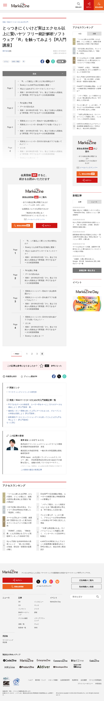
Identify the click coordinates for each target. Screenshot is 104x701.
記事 (79, 202)
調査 (35, 612)
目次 (34, 73)
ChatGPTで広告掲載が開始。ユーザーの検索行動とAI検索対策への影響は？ (53, 496)
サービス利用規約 (95, 680)
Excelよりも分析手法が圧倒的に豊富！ (35, 85)
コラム (6, 61)
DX (19, 601)
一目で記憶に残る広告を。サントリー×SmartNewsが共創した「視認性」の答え (19, 510)
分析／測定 (16, 61)
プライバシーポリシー (85, 683)
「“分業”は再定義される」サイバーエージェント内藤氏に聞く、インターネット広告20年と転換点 (53, 532)
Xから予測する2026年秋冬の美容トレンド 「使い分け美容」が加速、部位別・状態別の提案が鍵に (19, 545)
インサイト (22, 609)
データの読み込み (27, 106)
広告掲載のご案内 (86, 580)
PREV (17, 354)
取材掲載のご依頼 (86, 586)
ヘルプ (30, 680)
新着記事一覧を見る (87, 270)
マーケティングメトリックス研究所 (22, 392)
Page (10, 88)
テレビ (36, 624)
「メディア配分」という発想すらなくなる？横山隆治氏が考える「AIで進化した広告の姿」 (52, 507)
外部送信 (98, 683)
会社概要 (84, 680)
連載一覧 (21, 624)
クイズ (36, 609)
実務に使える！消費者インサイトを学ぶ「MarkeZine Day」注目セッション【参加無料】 (86, 212)
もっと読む (10, 422)
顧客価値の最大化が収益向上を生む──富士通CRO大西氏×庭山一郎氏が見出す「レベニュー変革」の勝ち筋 (87, 236)
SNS (35, 627)
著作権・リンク (40, 680)
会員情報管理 (65, 680)
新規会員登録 (23, 225)
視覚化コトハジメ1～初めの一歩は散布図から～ (39, 120)
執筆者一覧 (22, 627)
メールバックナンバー (36, 219)
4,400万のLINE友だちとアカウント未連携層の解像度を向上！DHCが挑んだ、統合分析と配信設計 (53, 545)
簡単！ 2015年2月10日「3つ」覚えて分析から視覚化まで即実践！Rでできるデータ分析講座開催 (41, 93)
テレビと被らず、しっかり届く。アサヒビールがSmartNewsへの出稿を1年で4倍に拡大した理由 (53, 519)
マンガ (36, 605)
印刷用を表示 (11, 376)
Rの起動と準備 (26, 103)
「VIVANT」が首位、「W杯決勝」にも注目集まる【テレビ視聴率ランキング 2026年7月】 (19, 533)
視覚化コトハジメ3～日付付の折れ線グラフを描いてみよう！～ (40, 318)
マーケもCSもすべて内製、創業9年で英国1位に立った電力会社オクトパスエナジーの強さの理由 (19, 521)
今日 (79, 33)
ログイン (48, 225)
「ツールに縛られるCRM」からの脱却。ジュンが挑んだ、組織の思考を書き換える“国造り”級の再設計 (19, 498)
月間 (94, 33)
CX (19, 605)
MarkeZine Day (55, 601)
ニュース (94, 202)
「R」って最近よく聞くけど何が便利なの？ (37, 81)
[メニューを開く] (5, 5)
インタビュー (38, 601)
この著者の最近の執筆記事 (31, 469)
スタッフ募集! (53, 680)
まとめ (28, 323)
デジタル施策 (23, 618)
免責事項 (75, 680)
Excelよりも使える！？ (34, 336)
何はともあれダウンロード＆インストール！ (38, 88)
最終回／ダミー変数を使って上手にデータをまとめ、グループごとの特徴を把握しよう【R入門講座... (35, 412)
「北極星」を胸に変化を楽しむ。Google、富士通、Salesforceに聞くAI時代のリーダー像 (86, 261)
